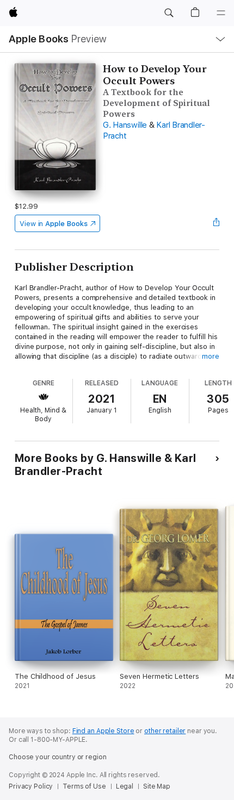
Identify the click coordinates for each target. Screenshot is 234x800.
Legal (124, 786)
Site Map (156, 786)
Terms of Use (84, 786)
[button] (169, 13)
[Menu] (221, 13)
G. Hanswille (125, 125)
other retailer (165, 731)
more (210, 356)
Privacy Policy (31, 786)
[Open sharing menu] (216, 223)
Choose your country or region (58, 757)
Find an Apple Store (103, 731)
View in (54, 224)
